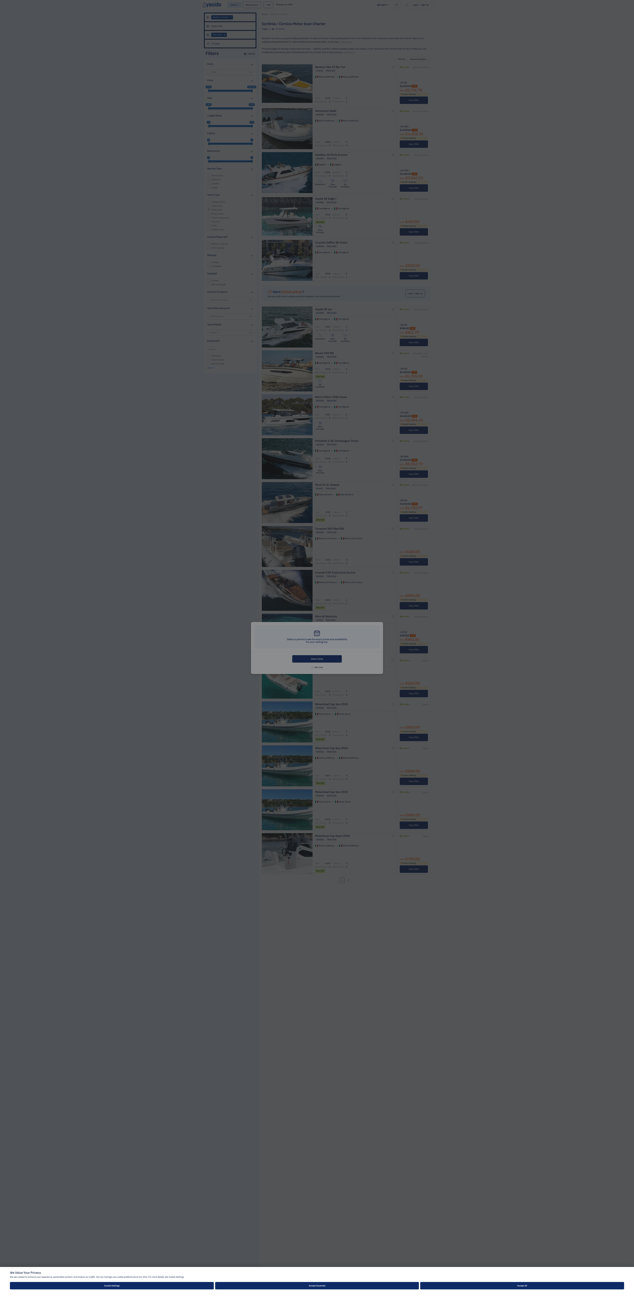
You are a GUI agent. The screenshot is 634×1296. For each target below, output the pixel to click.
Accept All (522, 1285)
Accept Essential (317, 1285)
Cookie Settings (112, 1285)
